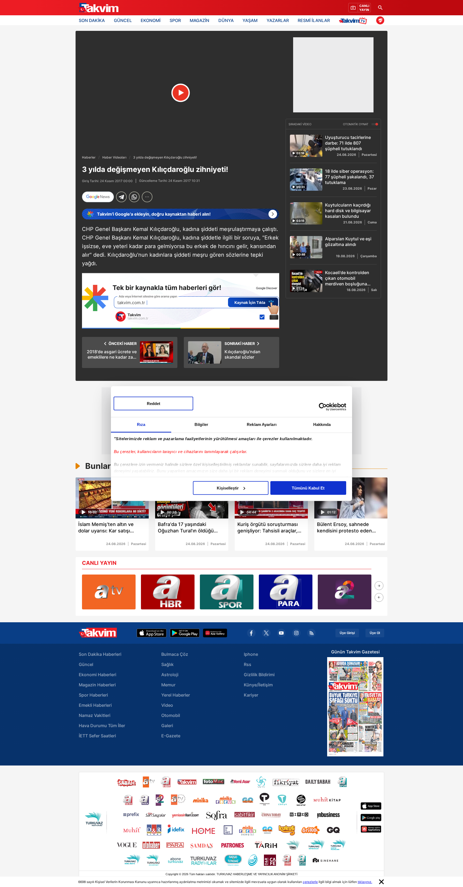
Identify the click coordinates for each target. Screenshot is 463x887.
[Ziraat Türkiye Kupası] (380, 20)
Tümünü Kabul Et (308, 487)
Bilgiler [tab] (201, 424)
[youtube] (281, 633)
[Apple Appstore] (152, 633)
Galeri (167, 725)
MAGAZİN (199, 20)
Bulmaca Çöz (174, 654)
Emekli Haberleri (95, 705)
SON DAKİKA (92, 20)
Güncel (86, 664)
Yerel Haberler (175, 695)
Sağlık (167, 664)
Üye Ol (375, 633)
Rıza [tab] (141, 424)
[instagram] (296, 633)
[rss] (311, 633)
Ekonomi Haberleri (97, 674)
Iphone (251, 654)
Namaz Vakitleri (94, 715)
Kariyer (251, 695)
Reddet (153, 403)
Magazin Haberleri (97, 684)
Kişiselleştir (228, 487)
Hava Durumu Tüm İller (102, 725)
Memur (168, 684)
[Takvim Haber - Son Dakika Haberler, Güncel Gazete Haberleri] (98, 8)
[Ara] (380, 8)
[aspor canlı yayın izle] (226, 592)
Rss (247, 664)
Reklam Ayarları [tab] (262, 424)
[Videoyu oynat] (180, 93)
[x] (266, 633)
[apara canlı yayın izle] (285, 592)
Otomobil (170, 715)
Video (167, 705)
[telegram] (121, 197)
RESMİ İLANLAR (314, 20)
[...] (147, 197)
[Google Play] (185, 633)
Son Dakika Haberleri (100, 654)
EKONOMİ (150, 20)
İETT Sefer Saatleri (97, 735)
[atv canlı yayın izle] (109, 592)
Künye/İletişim (258, 684)
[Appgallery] (215, 633)
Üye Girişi (347, 633)
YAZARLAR (278, 20)
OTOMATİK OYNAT (356, 124)
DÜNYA (226, 20)
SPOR (175, 20)
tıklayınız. (365, 882)
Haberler (89, 157)
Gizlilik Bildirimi (259, 674)
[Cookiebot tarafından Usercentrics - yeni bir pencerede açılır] (322, 407)
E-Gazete (170, 735)
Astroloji (169, 674)
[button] (379, 585)
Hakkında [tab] (322, 424)
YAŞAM (249, 20)
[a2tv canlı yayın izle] (344, 592)
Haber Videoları (114, 157)
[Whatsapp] (134, 197)
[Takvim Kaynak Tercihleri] (180, 301)
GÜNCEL (123, 20)
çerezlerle (310, 882)
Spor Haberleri (93, 695)
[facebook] (251, 633)
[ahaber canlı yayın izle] (168, 592)
